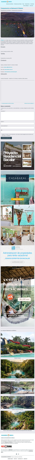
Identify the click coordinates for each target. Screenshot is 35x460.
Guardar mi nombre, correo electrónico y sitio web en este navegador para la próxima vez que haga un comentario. (17, 135)
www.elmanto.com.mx (8, 69)
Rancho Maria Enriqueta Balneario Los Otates (17, 394)
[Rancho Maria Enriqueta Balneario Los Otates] (17, 387)
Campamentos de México (6, 10)
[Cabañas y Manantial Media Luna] (17, 402)
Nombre (2, 121)
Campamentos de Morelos (17, 10)
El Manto (2, 40)
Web (1, 130)
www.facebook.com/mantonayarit (11, 71)
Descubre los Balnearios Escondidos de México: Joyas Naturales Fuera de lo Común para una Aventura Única (17, 380)
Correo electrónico (4, 125)
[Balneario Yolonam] (17, 345)
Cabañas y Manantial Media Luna (17, 409)
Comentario (3, 111)
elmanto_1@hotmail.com (8, 67)
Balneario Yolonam (17, 358)
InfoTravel (10, 449)
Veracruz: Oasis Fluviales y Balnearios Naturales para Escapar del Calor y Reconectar (17, 430)
